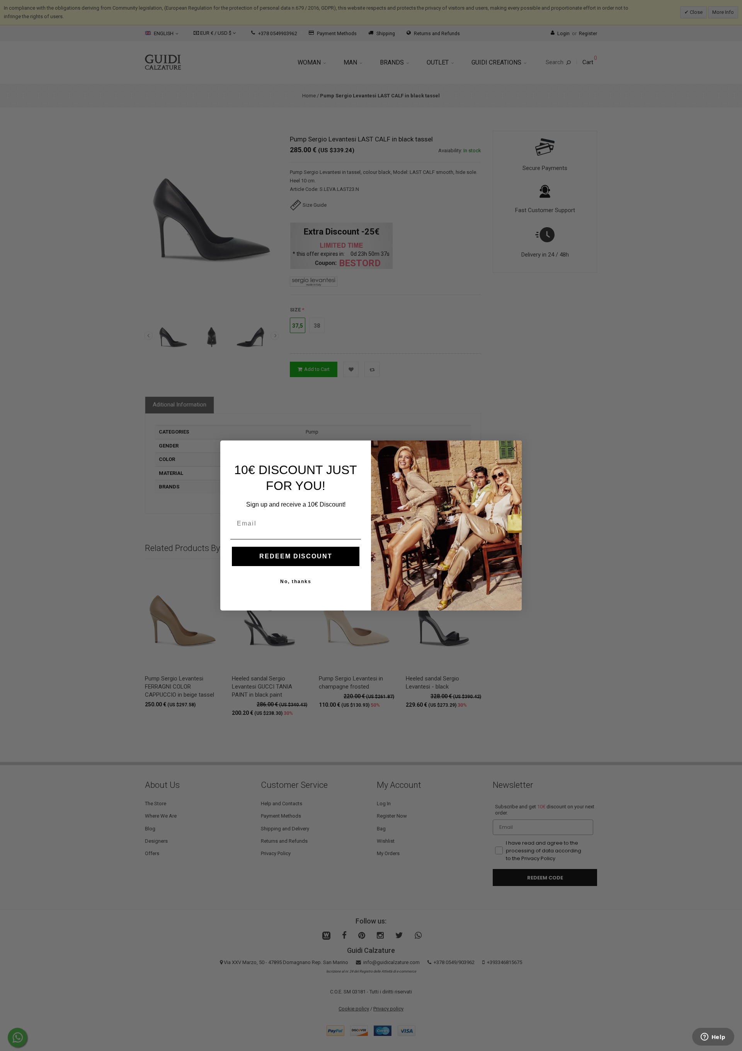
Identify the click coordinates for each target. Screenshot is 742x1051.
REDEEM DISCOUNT (295, 556)
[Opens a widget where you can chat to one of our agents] (713, 1037)
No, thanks (295, 581)
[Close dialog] (513, 449)
